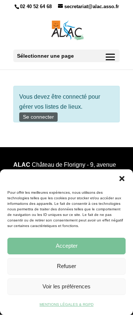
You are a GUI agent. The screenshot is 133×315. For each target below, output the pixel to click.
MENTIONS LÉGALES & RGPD (66, 304)
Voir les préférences (66, 286)
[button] (122, 178)
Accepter (67, 246)
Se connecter (38, 117)
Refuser (66, 266)
